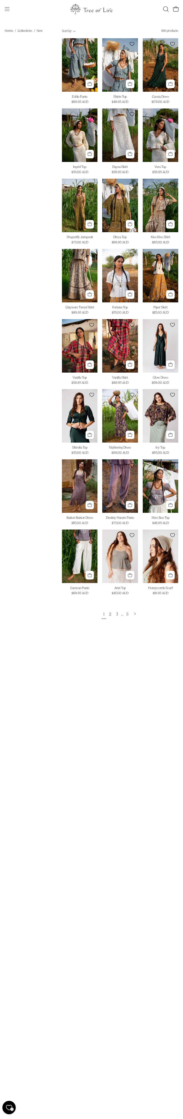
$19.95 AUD (160, 593)
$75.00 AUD (79, 242)
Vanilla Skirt (120, 377)
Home (9, 31)
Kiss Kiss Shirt (160, 237)
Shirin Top (120, 96)
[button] (165, 9)
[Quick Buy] (90, 84)
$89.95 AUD (79, 312)
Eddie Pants (79, 96)
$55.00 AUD (79, 172)
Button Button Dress (79, 517)
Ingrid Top (79, 167)
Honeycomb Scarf (160, 588)
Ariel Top (120, 588)
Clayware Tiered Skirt (80, 307)
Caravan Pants (79, 588)
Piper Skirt (160, 307)
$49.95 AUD (120, 102)
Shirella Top (79, 447)
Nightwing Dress (120, 447)
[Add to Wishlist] (91, 44)
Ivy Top (160, 447)
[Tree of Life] (91, 9)
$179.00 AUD (160, 102)
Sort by (67, 31)
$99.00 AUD (160, 383)
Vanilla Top (80, 377)
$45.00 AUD (120, 593)
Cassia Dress (160, 96)
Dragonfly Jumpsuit (80, 237)
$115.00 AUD (160, 312)
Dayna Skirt (120, 167)
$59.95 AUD (120, 172)
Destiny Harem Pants (120, 517)
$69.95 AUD (79, 102)
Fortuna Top (120, 307)
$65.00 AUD (160, 242)
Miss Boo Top (160, 517)
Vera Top (160, 167)
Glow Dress (160, 377)
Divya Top (120, 237)
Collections (25, 31)
